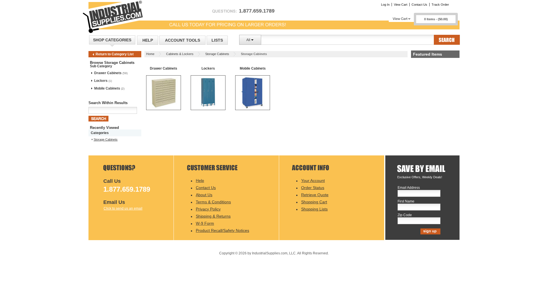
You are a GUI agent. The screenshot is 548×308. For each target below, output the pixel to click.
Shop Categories (112, 40)
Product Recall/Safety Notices (222, 230)
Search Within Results (108, 103)
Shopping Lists (314, 209)
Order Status (312, 187)
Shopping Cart (314, 202)
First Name (406, 201)
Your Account (313, 180)
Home (150, 54)
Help (147, 40)
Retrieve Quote (315, 195)
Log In (385, 4)
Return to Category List (115, 54)
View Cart (400, 4)
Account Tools (182, 40)
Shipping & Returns (213, 216)
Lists (217, 40)
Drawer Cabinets (108, 73)
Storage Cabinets (217, 54)
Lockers (101, 81)
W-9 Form (205, 223)
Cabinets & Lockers (180, 54)
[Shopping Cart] (401, 17)
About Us (204, 195)
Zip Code (405, 215)
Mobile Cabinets (107, 88)
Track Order (440, 4)
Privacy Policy (208, 209)
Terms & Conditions (213, 202)
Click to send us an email (123, 208)
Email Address (409, 188)
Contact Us (419, 4)
